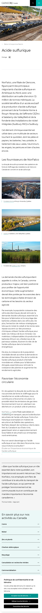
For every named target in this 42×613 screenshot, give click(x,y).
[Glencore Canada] (10, 3)
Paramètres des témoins (21, 606)
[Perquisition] (33, 3)
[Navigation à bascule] (39, 3)
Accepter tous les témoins (19, 596)
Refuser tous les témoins (20, 601)
